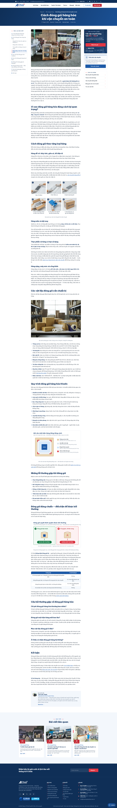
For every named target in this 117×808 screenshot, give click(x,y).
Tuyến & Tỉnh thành (56, 5)
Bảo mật (96, 806)
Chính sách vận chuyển (58, 806)
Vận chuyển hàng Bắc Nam (92, 74)
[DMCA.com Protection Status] (35, 799)
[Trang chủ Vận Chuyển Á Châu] (20, 5)
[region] (56, 580)
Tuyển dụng (65, 796)
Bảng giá (72, 5)
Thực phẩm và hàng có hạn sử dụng (19, 47)
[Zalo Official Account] (97, 1)
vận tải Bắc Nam (68, 665)
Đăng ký (93, 770)
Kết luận (15, 73)
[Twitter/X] (92, 1)
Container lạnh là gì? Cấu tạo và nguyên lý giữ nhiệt (56, 747)
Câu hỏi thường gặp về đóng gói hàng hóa (18, 70)
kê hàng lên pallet (41, 373)
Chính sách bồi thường (68, 806)
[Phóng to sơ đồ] (56, 445)
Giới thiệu (65, 785)
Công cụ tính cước (67, 789)
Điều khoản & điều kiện (89, 806)
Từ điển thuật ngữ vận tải (27, 747)
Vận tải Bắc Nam (45, 5)
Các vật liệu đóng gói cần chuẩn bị (18, 55)
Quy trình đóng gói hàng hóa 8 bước (18, 59)
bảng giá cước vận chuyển (49, 669)
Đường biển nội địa (52, 793)
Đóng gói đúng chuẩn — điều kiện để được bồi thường (18, 66)
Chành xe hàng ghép (52, 787)
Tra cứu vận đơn (90, 86)
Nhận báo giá (95, 44)
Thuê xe (65, 5)
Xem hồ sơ (41, 704)
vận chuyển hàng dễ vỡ (74, 175)
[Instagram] (94, 1)
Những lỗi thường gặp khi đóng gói (17, 62)
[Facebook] (87, 1)
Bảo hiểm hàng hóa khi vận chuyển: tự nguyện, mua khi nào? (85, 747)
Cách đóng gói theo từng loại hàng (18, 38)
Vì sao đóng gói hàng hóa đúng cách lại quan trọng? (17, 34)
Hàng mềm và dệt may (18, 44)
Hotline (80, 1)
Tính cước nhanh (96, 66)
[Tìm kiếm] (101, 1)
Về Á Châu (35, 5)
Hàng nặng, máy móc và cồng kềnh (19, 51)
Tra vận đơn (88, 5)
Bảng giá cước (66, 787)
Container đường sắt (52, 795)
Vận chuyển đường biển (91, 80)
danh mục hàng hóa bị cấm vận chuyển (54, 260)
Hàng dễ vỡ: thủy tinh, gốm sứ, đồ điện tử (19, 41)
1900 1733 (91, 48)
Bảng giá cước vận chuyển (92, 83)
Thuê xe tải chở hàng (91, 77)
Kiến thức (77, 5)
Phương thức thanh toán (79, 806)
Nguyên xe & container (53, 789)
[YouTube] (90, 1)
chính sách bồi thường (62, 596)
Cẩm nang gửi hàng (50, 11)
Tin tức (64, 798)
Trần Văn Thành (65, 22)
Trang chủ (42, 11)
